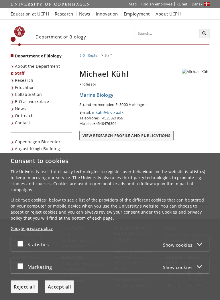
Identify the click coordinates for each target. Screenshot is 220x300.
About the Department (37, 66)
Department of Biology (38, 56)
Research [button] (64, 14)
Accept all (59, 287)
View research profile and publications (126, 135)
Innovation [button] (107, 14)
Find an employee (156, 4)
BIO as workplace (32, 101)
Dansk (197, 4)
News (20, 108)
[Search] (204, 33)
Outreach (24, 115)
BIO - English (89, 55)
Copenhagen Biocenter (37, 141)
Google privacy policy (32, 228)
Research (24, 80)
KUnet (182, 4)
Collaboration (28, 94)
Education (25, 87)
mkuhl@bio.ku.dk (107, 112)
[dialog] (110, 226)
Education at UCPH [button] (30, 14)
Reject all (24, 287)
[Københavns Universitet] (18, 36)
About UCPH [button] (168, 14)
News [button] (84, 14)
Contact (22, 122)
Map (133, 4)
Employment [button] (137, 14)
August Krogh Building (37, 148)
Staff (20, 73)
